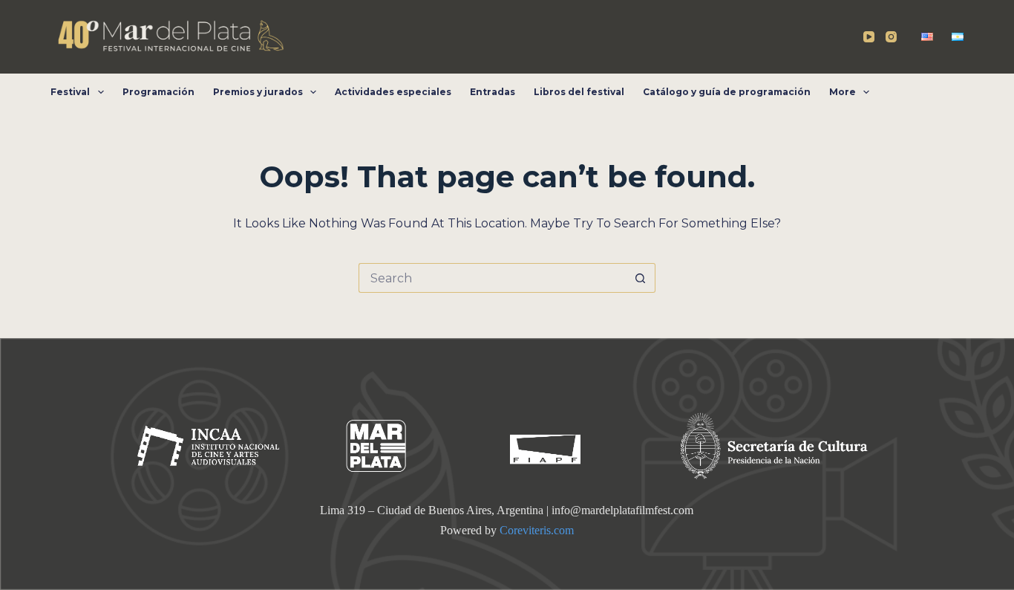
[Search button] (640, 278)
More (842, 91)
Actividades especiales (393, 91)
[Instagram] (891, 36)
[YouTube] (868, 36)
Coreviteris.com (537, 530)
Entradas (492, 91)
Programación (158, 91)
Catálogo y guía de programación (727, 91)
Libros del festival (579, 91)
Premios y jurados (258, 91)
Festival (70, 91)
